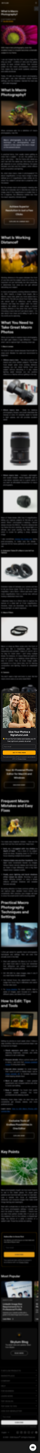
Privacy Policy (22, 759)
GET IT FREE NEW (19, 752)
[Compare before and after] (19, 710)
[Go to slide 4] (20, 726)
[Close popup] (36, 690)
